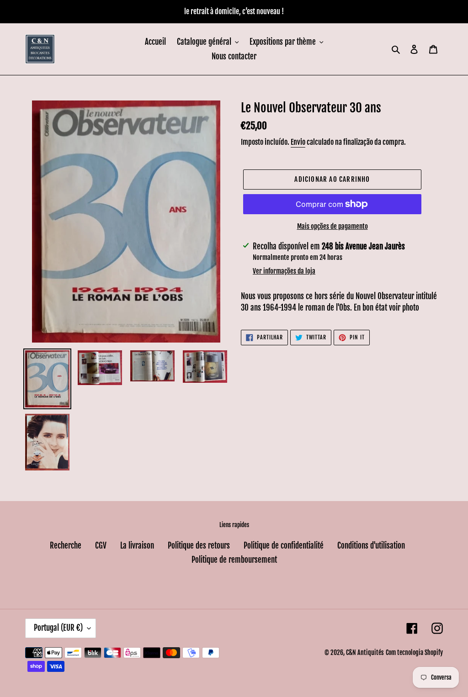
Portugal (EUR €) (58, 628)
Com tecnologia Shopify (414, 652)
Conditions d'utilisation (371, 545)
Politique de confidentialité (284, 545)
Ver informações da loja (284, 271)
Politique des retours (199, 545)
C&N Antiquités (365, 652)
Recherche (65, 545)
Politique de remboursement (234, 560)
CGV (100, 545)
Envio (298, 142)
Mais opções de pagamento (332, 226)
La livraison (137, 545)
